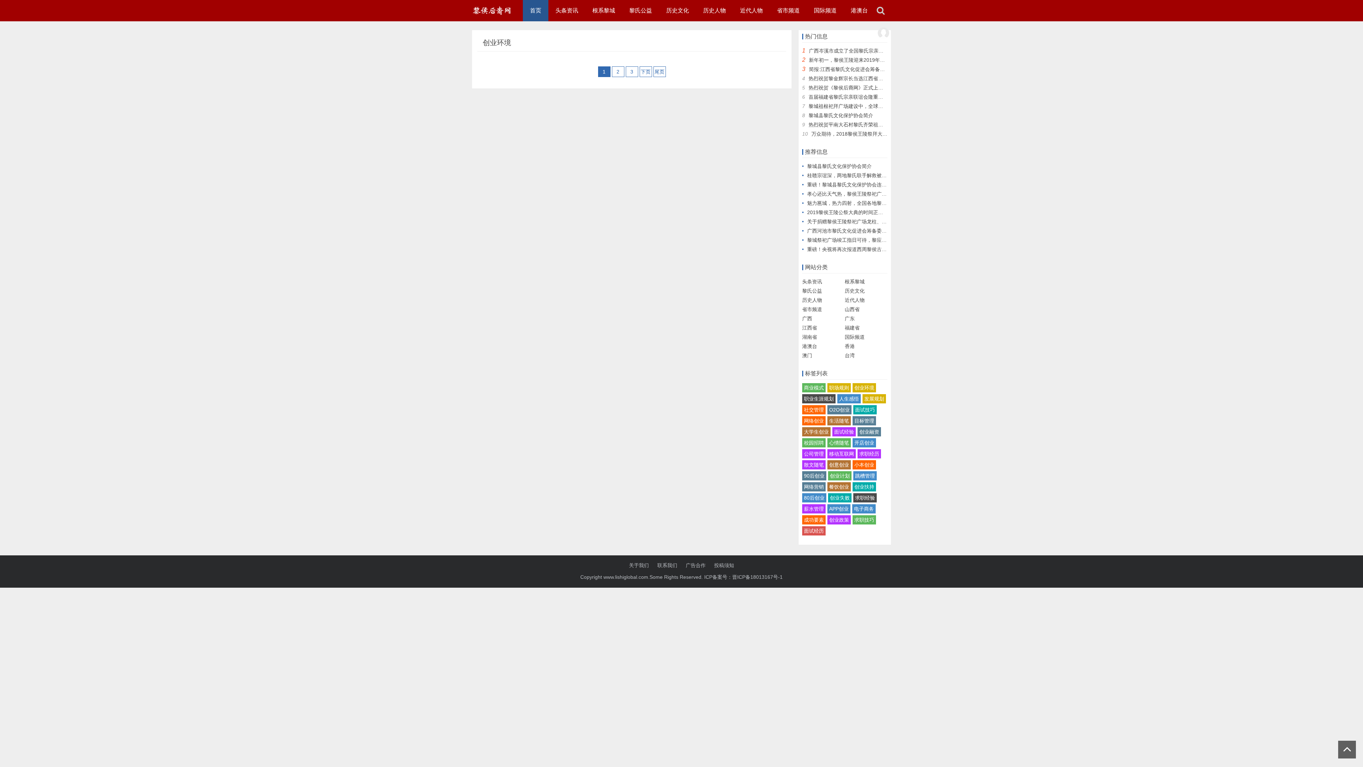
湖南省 (809, 337)
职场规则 (839, 388)
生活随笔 (839, 421)
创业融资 (869, 432)
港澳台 (859, 10)
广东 (850, 318)
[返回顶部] (1347, 749)
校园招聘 (814, 443)
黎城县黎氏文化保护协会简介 (841, 115)
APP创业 (839, 509)
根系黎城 (603, 10)
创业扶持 (864, 487)
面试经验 (844, 432)
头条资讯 (566, 10)
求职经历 (869, 454)
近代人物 (751, 10)
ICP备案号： (718, 577)
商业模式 (814, 388)
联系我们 (667, 565)
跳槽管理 (865, 476)
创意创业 (839, 465)
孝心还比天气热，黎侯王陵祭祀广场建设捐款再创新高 (866, 194)
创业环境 (864, 388)
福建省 (852, 328)
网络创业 (814, 421)
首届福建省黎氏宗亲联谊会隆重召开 (848, 97)
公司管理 (814, 454)
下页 (646, 72)
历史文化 (677, 10)
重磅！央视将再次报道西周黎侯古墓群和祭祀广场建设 (866, 249)
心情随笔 (839, 443)
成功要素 (814, 520)
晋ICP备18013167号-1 (757, 577)
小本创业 (864, 465)
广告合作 (696, 565)
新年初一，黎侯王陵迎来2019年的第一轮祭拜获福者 (867, 60)
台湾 (850, 355)
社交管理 (814, 410)
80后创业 (814, 498)
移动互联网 (841, 454)
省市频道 (788, 10)
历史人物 (714, 10)
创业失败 (840, 498)
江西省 (809, 328)
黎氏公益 (640, 10)
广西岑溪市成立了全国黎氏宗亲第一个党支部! (859, 51)
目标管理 (864, 421)
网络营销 (814, 487)
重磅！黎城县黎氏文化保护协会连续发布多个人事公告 (866, 184)
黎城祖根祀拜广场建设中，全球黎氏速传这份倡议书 (866, 106)
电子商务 (864, 509)
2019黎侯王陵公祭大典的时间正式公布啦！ (855, 212)
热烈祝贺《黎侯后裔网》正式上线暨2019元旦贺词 (864, 88)
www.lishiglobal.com (625, 577)
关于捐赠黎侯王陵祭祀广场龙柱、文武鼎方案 (857, 221)
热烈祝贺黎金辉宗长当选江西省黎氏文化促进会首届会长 (871, 78)
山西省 (852, 309)
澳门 (807, 355)
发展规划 (874, 399)
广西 (807, 318)
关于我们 (639, 565)
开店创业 (864, 443)
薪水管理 (814, 509)
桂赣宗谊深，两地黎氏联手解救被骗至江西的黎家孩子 (866, 175)
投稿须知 (724, 565)
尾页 (659, 72)
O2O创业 (839, 410)
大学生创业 (816, 432)
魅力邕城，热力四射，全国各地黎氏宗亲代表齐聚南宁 (866, 203)
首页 (535, 10)
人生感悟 (849, 399)
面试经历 (814, 531)
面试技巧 (865, 410)
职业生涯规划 (819, 399)
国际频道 (825, 10)
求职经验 (865, 498)
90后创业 (814, 476)
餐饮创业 (839, 487)
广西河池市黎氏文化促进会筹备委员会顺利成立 (859, 231)
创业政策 (839, 520)
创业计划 (840, 476)
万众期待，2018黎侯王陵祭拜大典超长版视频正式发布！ (874, 134)
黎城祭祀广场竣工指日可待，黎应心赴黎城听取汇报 (864, 240)
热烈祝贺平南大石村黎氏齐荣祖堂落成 (851, 124)
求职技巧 (864, 520)
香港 (850, 346)
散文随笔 (814, 465)
